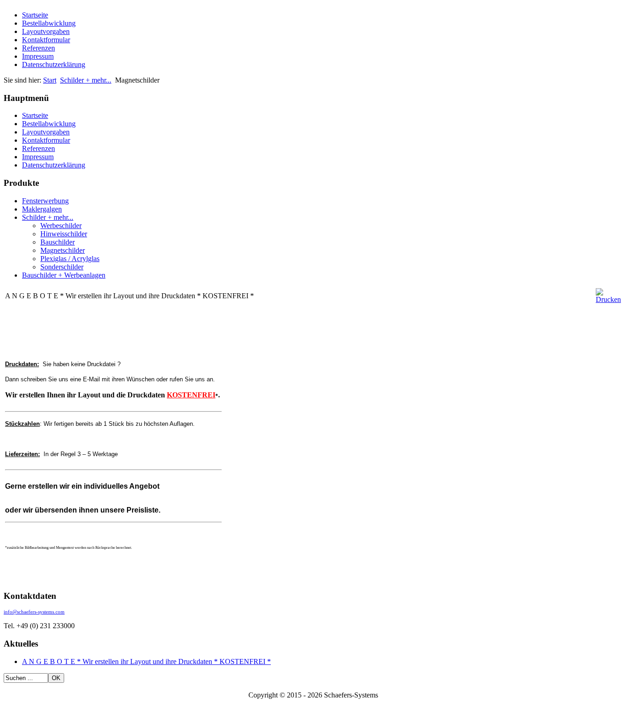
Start (49, 80)
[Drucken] (608, 299)
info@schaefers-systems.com (34, 611)
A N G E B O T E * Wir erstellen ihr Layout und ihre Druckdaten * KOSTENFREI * (146, 661)
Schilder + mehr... (85, 80)
